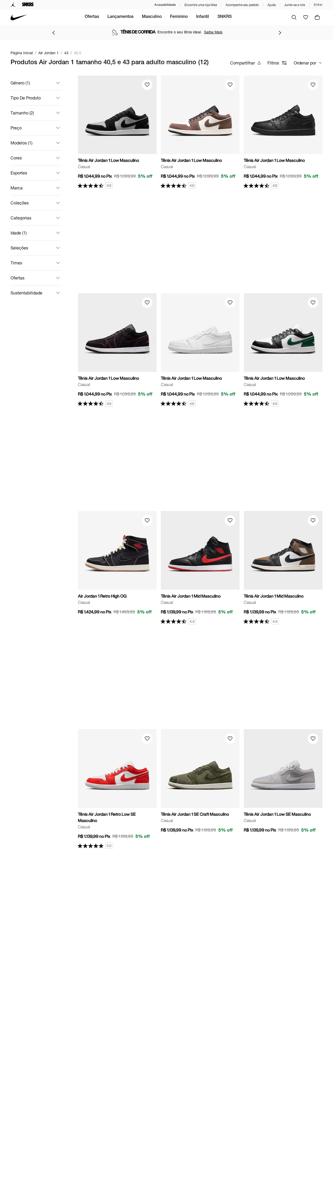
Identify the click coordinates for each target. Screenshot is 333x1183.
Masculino (152, 17)
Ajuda (271, 5)
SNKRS (224, 17)
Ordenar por (305, 62)
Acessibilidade (165, 4)
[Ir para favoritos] (305, 17)
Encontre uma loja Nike (201, 5)
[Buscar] (294, 17)
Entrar (318, 5)
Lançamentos (120, 17)
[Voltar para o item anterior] (53, 32)
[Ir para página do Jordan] (13, 4)
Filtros (273, 62)
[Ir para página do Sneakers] (28, 4)
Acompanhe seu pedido (242, 5)
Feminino (179, 17)
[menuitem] (92, 17)
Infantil (202, 17)
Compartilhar (242, 62)
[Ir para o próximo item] (280, 32)
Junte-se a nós (294, 5)
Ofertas (92, 17)
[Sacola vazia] (317, 17)
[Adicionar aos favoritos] (147, 84)
